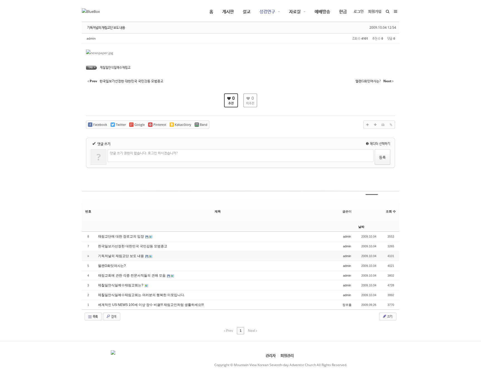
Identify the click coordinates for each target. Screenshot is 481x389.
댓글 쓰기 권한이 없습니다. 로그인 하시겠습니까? (144, 153)
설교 (247, 11)
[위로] (367, 125)
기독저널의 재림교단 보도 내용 (106, 27)
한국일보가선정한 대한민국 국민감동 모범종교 (132, 246)
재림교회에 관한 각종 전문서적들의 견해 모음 (132, 275)
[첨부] (391, 125)
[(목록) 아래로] (375, 125)
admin (91, 38)
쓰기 (389, 316)
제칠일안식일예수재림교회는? (121, 285)
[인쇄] (383, 125)
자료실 (295, 11)
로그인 (359, 11)
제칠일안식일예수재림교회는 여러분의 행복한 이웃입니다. (141, 295)
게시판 (228, 11)
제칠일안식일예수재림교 (115, 67)
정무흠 (347, 304)
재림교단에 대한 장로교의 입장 (121, 236)
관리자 (271, 355)
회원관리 (287, 355)
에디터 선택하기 (379, 143)
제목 (218, 211)
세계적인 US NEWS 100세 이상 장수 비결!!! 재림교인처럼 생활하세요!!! (151, 305)
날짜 (361, 226)
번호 (88, 211)
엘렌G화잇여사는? (112, 266)
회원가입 (374, 11)
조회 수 (391, 211)
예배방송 (322, 11)
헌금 (343, 11)
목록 (95, 316)
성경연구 (267, 11)
